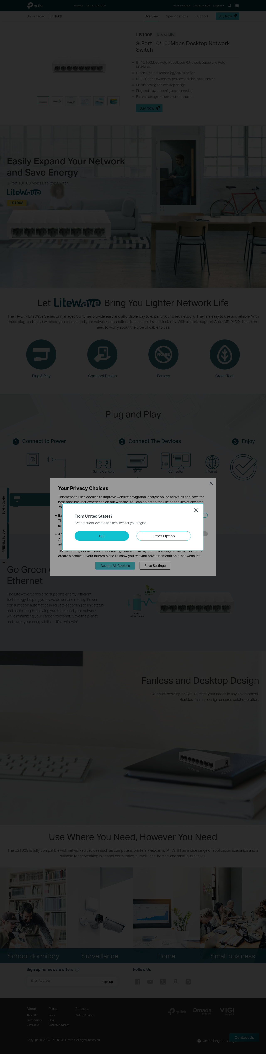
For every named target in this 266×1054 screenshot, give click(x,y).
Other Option (164, 535)
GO (102, 535)
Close (196, 510)
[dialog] (133, 527)
